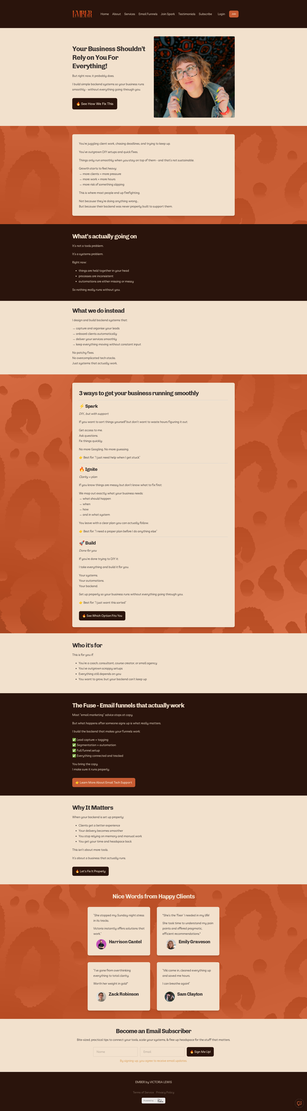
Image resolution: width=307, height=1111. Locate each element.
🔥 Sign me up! (200, 1052)
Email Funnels (148, 14)
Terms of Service (143, 1092)
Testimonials (186, 14)
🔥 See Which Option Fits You (102, 616)
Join (234, 13)
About (116, 14)
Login (221, 14)
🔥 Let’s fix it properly (90, 871)
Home (105, 14)
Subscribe (205, 14)
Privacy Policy (165, 1092)
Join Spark (168, 14)
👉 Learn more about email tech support (103, 782)
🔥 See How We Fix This (94, 103)
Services (129, 14)
